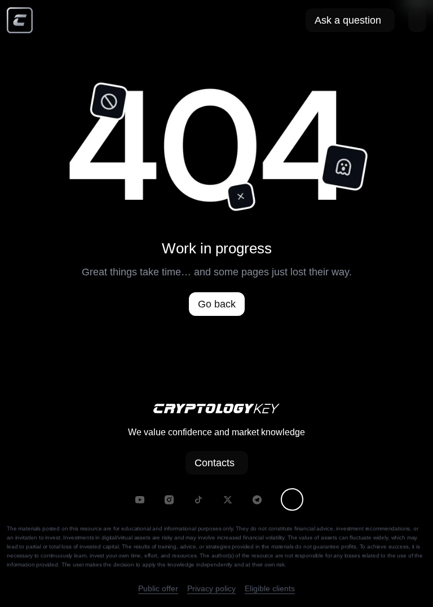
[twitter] (228, 499)
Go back (217, 304)
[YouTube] (140, 499)
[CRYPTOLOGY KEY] (20, 20)
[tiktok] (198, 499)
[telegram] (257, 499)
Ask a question (348, 20)
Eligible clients (270, 588)
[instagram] (169, 499)
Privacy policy (211, 588)
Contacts (215, 462)
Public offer (158, 588)
